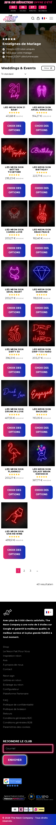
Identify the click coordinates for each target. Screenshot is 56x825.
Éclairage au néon (13, 684)
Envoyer (15, 760)
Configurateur (11, 689)
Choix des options (14, 128)
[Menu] (51, 18)
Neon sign (8, 675)
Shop (6, 646)
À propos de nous (13, 664)
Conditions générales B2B (17, 722)
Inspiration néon (12, 655)
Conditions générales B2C (17, 718)
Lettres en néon (12, 680)
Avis (5, 660)
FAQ (5, 700)
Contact (7, 669)
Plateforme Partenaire (16, 693)
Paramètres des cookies (16, 727)
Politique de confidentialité (18, 704)
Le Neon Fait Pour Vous (16, 651)
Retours (7, 713)
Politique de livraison (14, 709)
